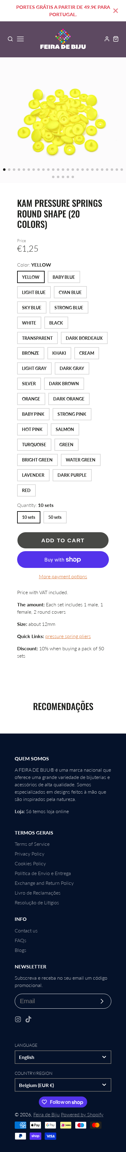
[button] (4, 169)
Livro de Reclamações (38, 892)
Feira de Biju (46, 1114)
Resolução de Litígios (37, 902)
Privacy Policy (29, 853)
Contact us (26, 930)
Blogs (20, 950)
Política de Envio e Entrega (43, 873)
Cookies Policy (30, 863)
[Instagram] (18, 1019)
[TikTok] (28, 1019)
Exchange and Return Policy (44, 883)
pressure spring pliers (68, 636)
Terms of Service (32, 844)
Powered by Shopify (82, 1114)
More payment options (63, 576)
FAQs (20, 940)
